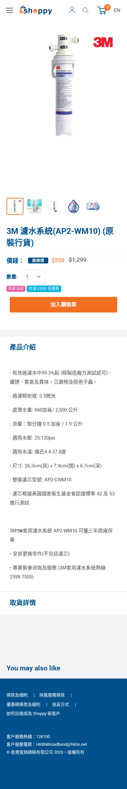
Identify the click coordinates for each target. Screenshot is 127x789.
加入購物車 (63, 304)
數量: (12, 277)
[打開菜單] (10, 10)
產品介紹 (23, 347)
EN (117, 10)
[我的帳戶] (72, 10)
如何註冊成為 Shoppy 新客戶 (33, 713)
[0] (102, 10)
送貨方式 (60, 704)
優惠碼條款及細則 (23, 704)
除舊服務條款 (52, 695)
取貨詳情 (23, 603)
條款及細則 (17, 695)
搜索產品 (86, 10)
